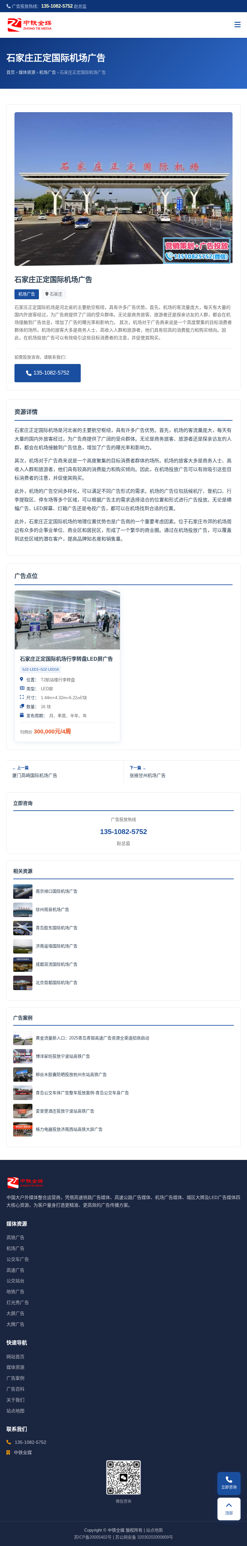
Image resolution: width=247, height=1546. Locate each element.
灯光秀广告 (17, 1302)
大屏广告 (15, 1313)
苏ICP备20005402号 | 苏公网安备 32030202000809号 (123, 1537)
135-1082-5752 (51, 373)
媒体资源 (27, 72)
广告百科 (15, 1389)
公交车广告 (17, 1259)
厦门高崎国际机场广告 (34, 775)
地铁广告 (15, 1291)
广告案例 (15, 1378)
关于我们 (15, 1399)
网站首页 (15, 1356)
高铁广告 (15, 1237)
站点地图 (15, 1410)
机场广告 (47, 72)
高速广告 (15, 1270)
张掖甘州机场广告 (148, 775)
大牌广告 (15, 1324)
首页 (10, 72)
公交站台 (15, 1280)
